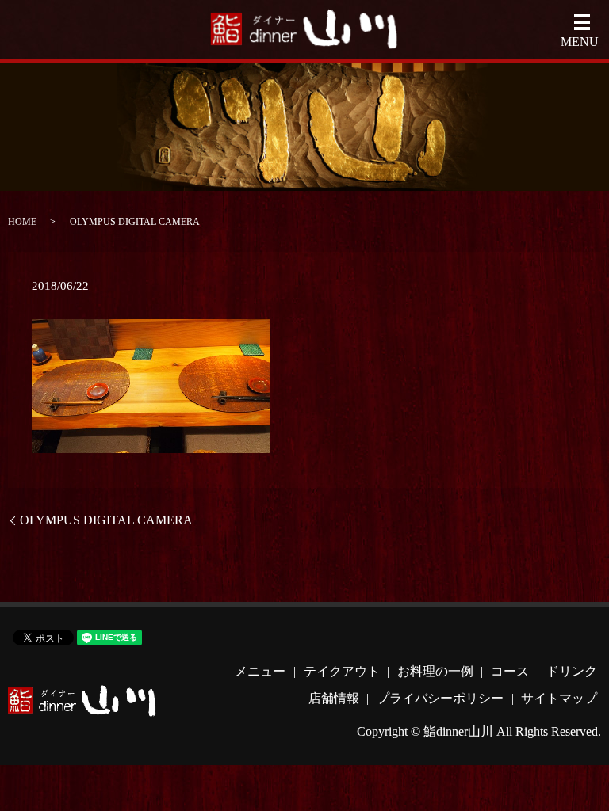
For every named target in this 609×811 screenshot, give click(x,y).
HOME (22, 221)
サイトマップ (559, 698)
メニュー (260, 671)
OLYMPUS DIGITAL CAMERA (106, 520)
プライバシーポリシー (440, 698)
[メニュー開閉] (582, 22)
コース (510, 671)
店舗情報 (333, 698)
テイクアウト (342, 671)
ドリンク (571, 671)
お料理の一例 (435, 671)
